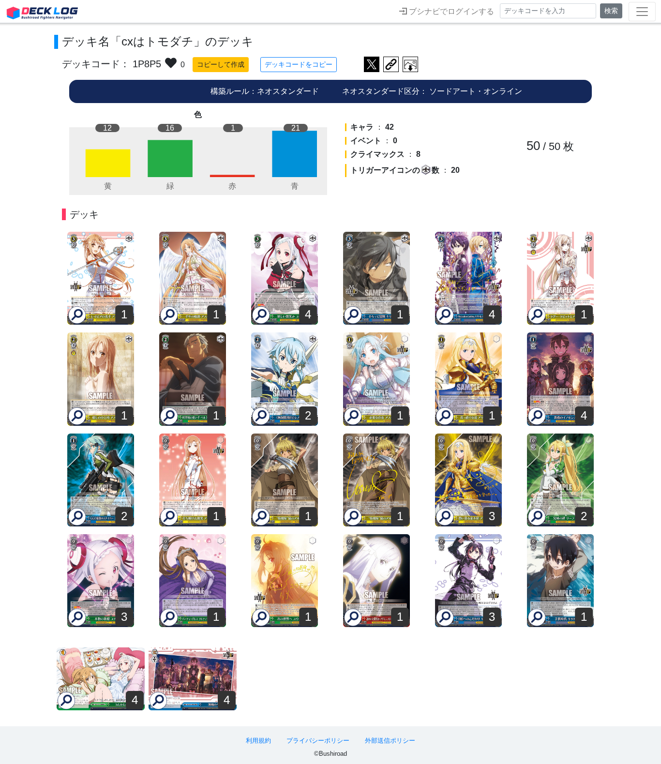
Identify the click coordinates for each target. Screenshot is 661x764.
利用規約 (258, 740)
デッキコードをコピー (298, 64)
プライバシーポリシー (317, 740)
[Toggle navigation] (642, 11)
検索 (611, 11)
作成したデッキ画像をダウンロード (410, 64)
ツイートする (371, 64)
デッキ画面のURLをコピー (391, 64)
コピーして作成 (220, 64)
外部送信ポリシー (390, 740)
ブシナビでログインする (450, 11)
